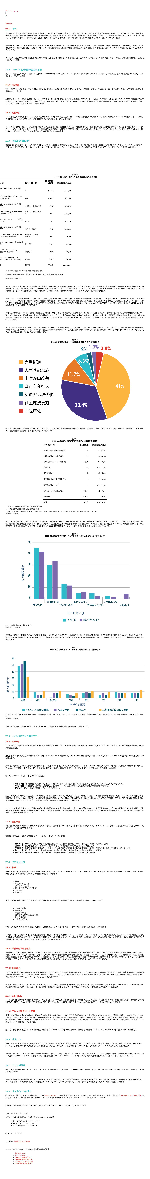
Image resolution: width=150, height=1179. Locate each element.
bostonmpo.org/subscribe (131, 1095)
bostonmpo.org (50, 1095)
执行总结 (18, 1155)
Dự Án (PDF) (27, 1163)
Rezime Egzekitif (21, 1157)
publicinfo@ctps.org (22, 1141)
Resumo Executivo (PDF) (24, 1161)
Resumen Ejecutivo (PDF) (24, 1159)
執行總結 (18, 1153)
